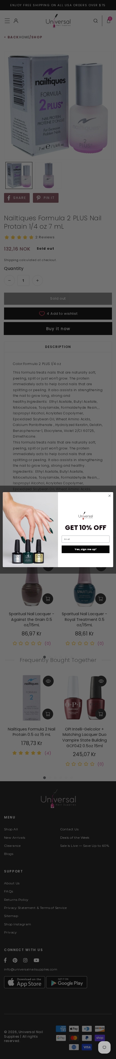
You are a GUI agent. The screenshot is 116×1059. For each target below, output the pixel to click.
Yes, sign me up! (86, 549)
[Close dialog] (109, 495)
